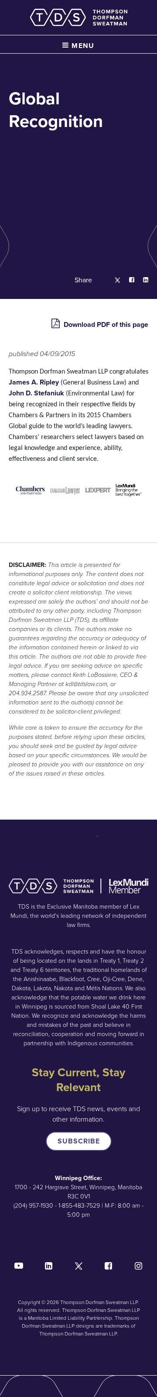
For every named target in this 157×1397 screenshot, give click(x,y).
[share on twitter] (113, 280)
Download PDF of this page (105, 324)
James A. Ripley (35, 382)
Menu (82, 46)
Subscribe (79, 1141)
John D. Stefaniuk (37, 393)
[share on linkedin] (141, 280)
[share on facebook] (127, 280)
